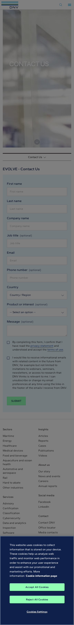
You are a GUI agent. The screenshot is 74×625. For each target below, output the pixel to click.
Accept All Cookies (37, 587)
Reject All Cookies (37, 599)
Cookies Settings (37, 611)
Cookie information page (41, 575)
